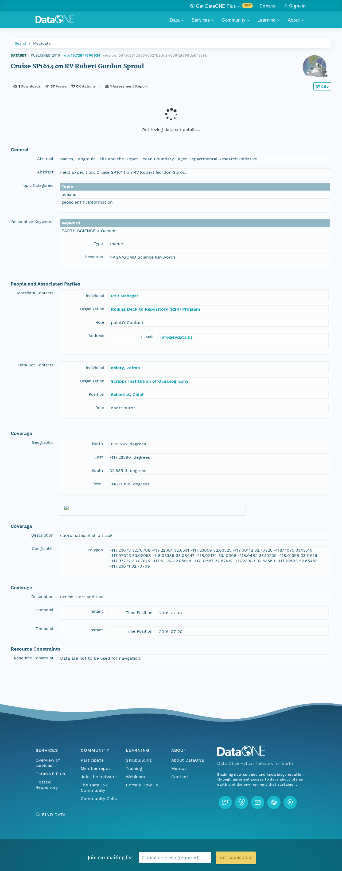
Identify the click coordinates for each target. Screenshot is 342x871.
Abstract (45, 158)
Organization (92, 309)
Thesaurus (93, 257)
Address (96, 335)
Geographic (42, 442)
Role (99, 322)
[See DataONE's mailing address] (290, 802)
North (97, 443)
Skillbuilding (139, 760)
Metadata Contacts (35, 293)
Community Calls (99, 798)
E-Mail (147, 337)
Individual (95, 295)
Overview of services (48, 763)
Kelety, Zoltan (125, 367)
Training (134, 768)
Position (96, 394)
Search (21, 43)
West (98, 483)
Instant (96, 611)
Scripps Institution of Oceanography (149, 381)
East (98, 457)
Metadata (41, 43)
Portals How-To (142, 784)
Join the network (99, 776)
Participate (92, 760)
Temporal (44, 610)
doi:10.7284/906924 (82, 55)
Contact (179, 776)
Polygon (95, 550)
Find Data (54, 814)
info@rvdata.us (176, 337)
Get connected (235, 858)
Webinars (135, 776)
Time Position (139, 612)
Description (42, 535)
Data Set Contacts (35, 365)
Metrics (178, 768)
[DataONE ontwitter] (225, 802)
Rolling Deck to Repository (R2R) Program (155, 309)
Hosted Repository (47, 784)
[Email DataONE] (257, 802)
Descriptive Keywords (32, 221)
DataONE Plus (50, 773)
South (97, 470)
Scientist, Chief (127, 394)
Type (98, 243)
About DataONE (187, 760)
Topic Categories (37, 185)
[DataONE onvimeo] (241, 802)
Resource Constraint (33, 658)
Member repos (96, 768)
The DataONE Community (95, 787)
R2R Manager (124, 295)
